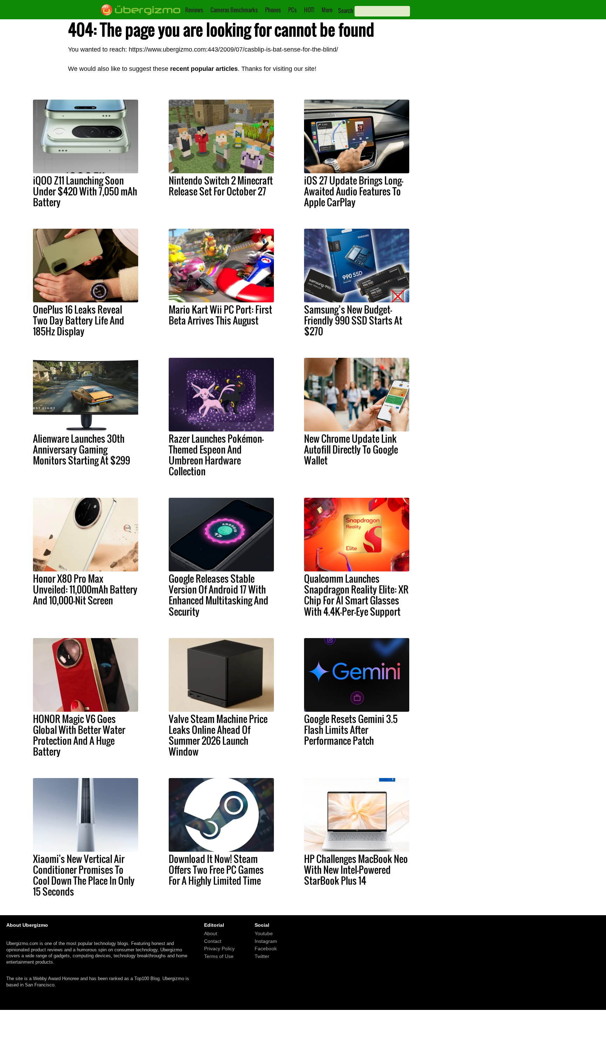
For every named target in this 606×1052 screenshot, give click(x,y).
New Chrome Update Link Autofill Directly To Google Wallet (351, 449)
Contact (212, 941)
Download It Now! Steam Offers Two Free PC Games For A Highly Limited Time (216, 869)
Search (345, 10)
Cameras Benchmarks (234, 10)
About (210, 933)
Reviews (194, 10)
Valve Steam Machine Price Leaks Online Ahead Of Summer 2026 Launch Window (218, 735)
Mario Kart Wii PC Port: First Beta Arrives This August (220, 314)
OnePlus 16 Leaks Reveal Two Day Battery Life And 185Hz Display (78, 320)
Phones (273, 10)
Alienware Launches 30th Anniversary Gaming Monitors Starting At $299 (81, 449)
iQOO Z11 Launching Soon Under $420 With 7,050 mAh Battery (85, 191)
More (327, 10)
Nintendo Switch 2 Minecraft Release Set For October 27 (221, 185)
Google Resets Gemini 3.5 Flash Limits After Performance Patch (351, 730)
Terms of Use (219, 956)
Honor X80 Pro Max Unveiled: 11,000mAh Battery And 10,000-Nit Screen (85, 589)
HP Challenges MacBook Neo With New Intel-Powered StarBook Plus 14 (356, 869)
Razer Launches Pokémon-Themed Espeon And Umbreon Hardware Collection (216, 454)
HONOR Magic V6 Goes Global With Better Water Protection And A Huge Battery (79, 735)
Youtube (264, 933)
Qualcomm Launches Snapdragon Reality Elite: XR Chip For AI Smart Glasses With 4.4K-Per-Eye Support (356, 594)
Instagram (266, 941)
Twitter (262, 956)
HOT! (309, 10)
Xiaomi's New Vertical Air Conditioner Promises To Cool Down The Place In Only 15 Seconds (84, 875)
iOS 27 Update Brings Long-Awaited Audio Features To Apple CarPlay (353, 191)
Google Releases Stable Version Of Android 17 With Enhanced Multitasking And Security (218, 594)
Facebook (266, 948)
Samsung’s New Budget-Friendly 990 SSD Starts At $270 (353, 320)
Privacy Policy (219, 948)
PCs (292, 10)
